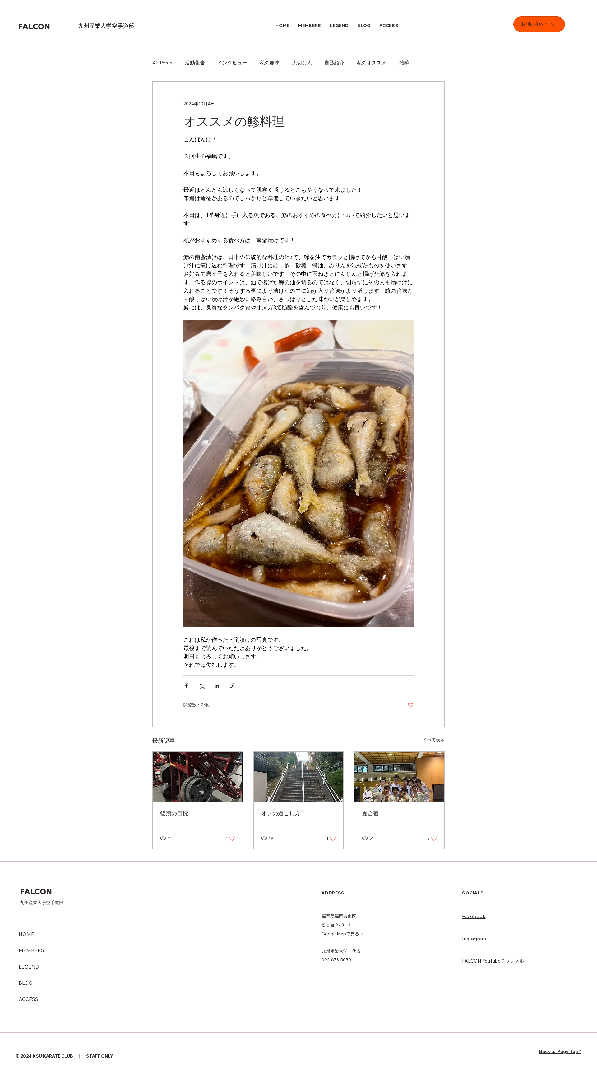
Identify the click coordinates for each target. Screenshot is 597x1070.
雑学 (404, 62)
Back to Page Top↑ (560, 1051)
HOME (26, 934)
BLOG (25, 983)
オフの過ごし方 (280, 813)
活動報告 (195, 62)
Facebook (473, 916)
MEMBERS (31, 950)
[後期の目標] (198, 777)
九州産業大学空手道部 (106, 26)
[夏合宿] (399, 777)
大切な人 (302, 62)
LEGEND (29, 967)
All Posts (162, 62)
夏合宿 (370, 813)
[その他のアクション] (410, 104)
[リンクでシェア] (232, 686)
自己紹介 (334, 62)
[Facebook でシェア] (186, 686)
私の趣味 (270, 62)
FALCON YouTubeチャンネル (493, 961)
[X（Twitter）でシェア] (202, 686)
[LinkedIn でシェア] (217, 686)
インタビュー (232, 62)
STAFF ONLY (99, 1056)
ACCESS (28, 999)
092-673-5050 (336, 960)
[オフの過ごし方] (299, 777)
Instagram (474, 939)
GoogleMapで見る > (342, 933)
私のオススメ (371, 62)
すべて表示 (434, 739)
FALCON (35, 26)
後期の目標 (174, 813)
